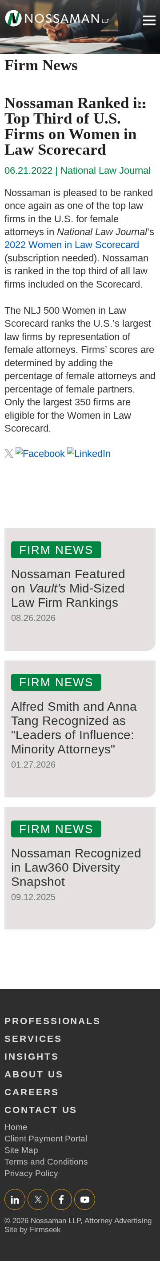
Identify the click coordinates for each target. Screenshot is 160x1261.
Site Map (21, 1150)
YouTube (84, 1199)
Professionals (52, 1021)
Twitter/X (38, 1199)
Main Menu (149, 20)
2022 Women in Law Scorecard (71, 244)
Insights (31, 1056)
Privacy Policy (31, 1173)
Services (33, 1038)
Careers (31, 1092)
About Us (34, 1074)
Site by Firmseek (32, 1229)
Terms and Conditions (46, 1161)
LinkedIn (14, 1199)
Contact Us (40, 1110)
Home (16, 1127)
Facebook (61, 1199)
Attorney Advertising (118, 1221)
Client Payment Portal (45, 1138)
